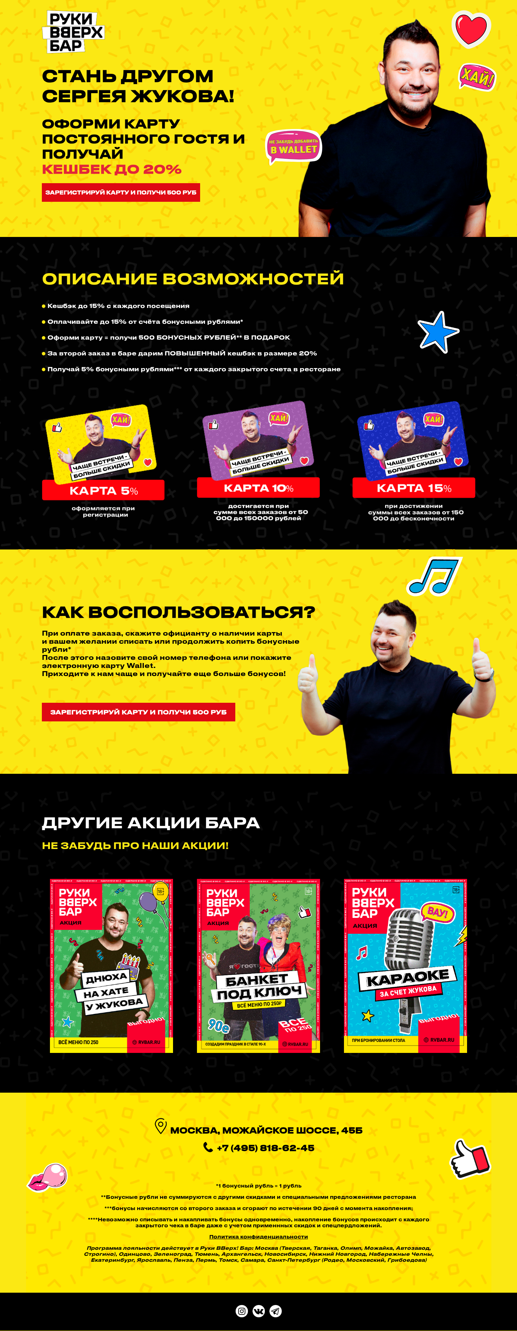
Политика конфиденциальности (258, 1237)
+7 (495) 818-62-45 (265, 1148)
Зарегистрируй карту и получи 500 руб (121, 192)
